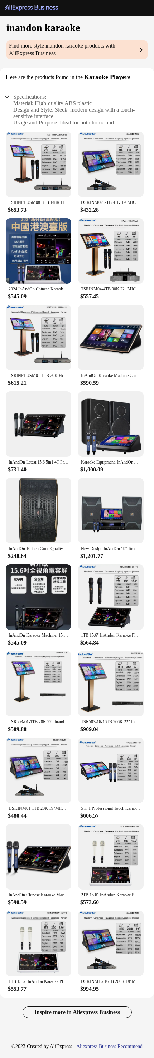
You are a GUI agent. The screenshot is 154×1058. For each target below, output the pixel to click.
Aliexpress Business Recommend (109, 1046)
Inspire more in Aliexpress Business (77, 1012)
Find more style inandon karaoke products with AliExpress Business (62, 49)
